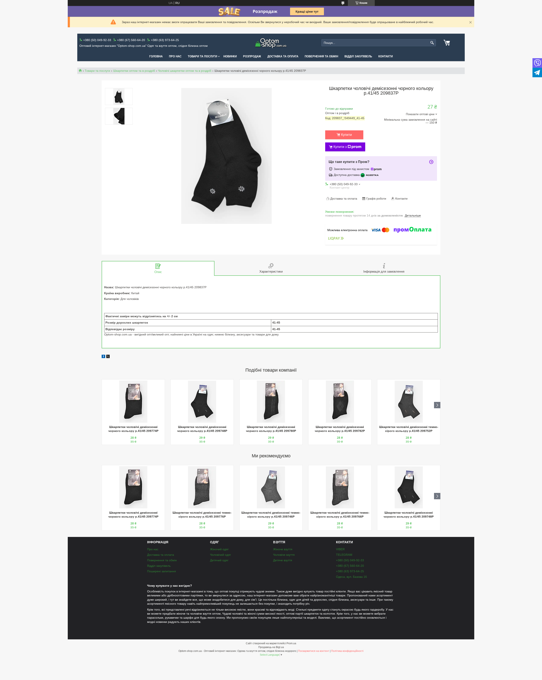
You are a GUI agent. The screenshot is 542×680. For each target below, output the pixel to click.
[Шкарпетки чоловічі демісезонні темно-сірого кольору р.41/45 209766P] (340, 487)
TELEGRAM (344, 554)
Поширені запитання (161, 571)
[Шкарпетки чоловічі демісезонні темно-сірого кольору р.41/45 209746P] (271, 487)
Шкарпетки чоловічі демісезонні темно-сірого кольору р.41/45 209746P (270, 514)
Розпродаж (252, 56)
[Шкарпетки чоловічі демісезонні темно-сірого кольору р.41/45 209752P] (408, 402)
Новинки (230, 56)
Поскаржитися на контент (313, 651)
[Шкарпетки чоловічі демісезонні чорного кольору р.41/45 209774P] (133, 402)
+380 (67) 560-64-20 (350, 565)
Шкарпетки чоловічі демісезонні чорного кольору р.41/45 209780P (271, 429)
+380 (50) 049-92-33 (350, 560)
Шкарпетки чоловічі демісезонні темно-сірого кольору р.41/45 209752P (408, 429)
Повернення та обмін (321, 56)
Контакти (385, 56)
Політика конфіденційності (347, 651)
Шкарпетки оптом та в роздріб (134, 70)
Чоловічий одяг (220, 554)
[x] (108, 357)
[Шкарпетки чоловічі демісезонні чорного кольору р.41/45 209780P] (271, 402)
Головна (156, 56)
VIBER (340, 549)
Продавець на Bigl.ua (271, 647)
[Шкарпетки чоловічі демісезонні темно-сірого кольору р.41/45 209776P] (202, 487)
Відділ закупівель (358, 56)
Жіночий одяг (219, 549)
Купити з (340, 147)
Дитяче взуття (282, 560)
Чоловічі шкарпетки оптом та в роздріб (184, 70)
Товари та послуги (202, 56)
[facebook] (103, 357)
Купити (346, 135)
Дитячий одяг (219, 560)
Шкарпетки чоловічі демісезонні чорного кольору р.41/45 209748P (202, 429)
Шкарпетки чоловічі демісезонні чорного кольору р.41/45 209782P (340, 429)
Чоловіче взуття (284, 554)
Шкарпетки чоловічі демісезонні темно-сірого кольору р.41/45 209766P (339, 514)
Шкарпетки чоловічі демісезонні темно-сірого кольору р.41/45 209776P (202, 514)
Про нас (175, 56)
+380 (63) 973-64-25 (350, 571)
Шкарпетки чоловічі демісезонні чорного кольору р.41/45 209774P (133, 429)
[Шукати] (432, 43)
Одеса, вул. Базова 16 (351, 576)
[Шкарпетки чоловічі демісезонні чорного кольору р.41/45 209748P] (202, 402)
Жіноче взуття (282, 549)
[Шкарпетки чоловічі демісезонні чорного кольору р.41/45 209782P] (340, 402)
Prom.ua (291, 643)
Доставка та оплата (282, 56)
